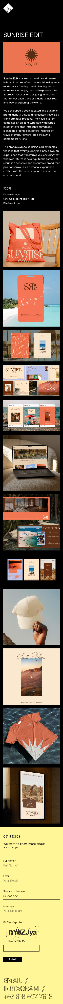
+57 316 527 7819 (27, 997)
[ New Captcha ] (17, 940)
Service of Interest (14, 891)
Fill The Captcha (12, 922)
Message (8, 906)
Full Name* (9, 860)
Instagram (24, 989)
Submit (13, 959)
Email (15, 980)
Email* (7, 876)
